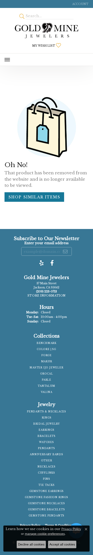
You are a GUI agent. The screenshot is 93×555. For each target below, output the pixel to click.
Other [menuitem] (46, 460)
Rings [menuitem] (46, 417)
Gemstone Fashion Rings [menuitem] (46, 497)
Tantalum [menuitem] (46, 386)
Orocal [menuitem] (46, 373)
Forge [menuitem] (46, 355)
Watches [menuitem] (46, 442)
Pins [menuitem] (46, 478)
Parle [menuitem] (46, 379)
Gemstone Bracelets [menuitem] (46, 509)
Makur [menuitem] (46, 361)
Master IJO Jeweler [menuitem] (46, 367)
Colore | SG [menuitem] (46, 349)
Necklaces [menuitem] (46, 466)
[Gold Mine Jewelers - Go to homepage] (46, 30)
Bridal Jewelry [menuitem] (46, 423)
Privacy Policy (71, 529)
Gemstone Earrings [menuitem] (46, 491)
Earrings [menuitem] (46, 429)
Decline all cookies (31, 544)
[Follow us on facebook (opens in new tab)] (52, 263)
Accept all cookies (62, 544)
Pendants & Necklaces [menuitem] (46, 411)
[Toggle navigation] (7, 60)
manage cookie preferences (45, 534)
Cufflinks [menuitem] (46, 472)
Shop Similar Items (34, 197)
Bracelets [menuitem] (46, 436)
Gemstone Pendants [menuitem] (47, 515)
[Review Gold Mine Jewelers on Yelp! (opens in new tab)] (41, 263)
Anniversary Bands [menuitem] (46, 454)
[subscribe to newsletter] (65, 251)
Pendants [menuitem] (46, 448)
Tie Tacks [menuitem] (46, 485)
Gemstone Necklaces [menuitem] (46, 503)
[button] (79, 4)
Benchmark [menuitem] (46, 343)
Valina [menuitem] (46, 392)
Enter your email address (46, 243)
